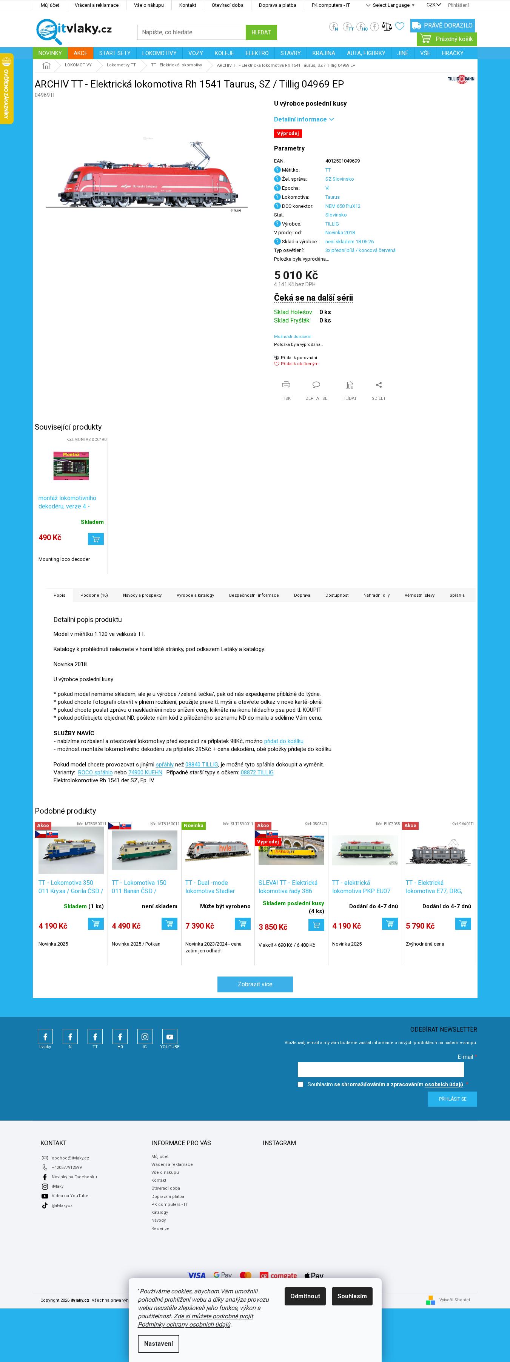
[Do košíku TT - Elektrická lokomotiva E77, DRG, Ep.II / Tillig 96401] (463, 924)
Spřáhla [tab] (457, 595)
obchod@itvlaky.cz (70, 1158)
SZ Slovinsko (339, 179)
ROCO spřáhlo (95, 772)
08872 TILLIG (257, 772)
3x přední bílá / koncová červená (360, 250)
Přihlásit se (453, 1099)
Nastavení (158, 1343)
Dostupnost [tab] (336, 595)
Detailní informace (300, 119)
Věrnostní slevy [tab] (420, 595)
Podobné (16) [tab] (94, 595)
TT (328, 170)
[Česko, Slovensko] (144, 850)
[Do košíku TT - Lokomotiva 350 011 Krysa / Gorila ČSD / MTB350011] (96, 924)
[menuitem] (50, 53)
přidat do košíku (284, 741)
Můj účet (50, 5)
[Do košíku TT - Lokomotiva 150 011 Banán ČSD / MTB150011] (169, 924)
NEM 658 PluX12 (343, 206)
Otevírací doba (227, 5)
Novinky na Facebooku (74, 1177)
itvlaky (57, 1186)
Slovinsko (336, 215)
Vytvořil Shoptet (454, 1300)
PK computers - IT (331, 5)
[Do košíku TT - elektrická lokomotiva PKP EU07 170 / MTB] (390, 924)
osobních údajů (444, 1084)
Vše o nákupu (149, 5)
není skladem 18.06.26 (349, 241)
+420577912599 (67, 1167)
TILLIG (332, 224)
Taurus (332, 197)
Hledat (261, 32)
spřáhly (165, 764)
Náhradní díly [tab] (377, 595)
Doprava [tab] (302, 595)
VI (327, 188)
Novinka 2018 (340, 232)
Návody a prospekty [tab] (142, 595)
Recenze (160, 1228)
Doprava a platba (277, 5)
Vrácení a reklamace (97, 5)
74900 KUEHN (145, 772)
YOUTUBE (170, 1036)
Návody (158, 1220)
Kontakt (187, 5)
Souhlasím (352, 1296)
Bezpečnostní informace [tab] (254, 595)
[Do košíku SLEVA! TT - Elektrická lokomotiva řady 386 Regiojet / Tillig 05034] (316, 925)
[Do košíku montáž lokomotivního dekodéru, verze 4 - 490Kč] (96, 539)
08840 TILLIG (201, 764)
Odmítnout (305, 1296)
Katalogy (159, 1212)
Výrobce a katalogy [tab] (195, 595)
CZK (431, 5)
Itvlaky (45, 1036)
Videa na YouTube (70, 1195)
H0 (120, 1036)
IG (145, 1036)
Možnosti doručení (292, 336)
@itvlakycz (62, 1205)
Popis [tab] (59, 595)
